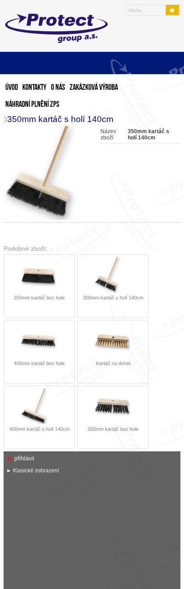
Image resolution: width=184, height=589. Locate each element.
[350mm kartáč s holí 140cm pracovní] (52, 173)
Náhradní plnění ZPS (32, 105)
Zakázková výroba (94, 88)
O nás (58, 88)
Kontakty (34, 88)
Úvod (11, 88)
